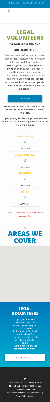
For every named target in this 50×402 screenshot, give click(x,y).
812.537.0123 (14, 3)
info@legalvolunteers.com (33, 3)
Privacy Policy (21, 396)
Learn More (25, 98)
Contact (31, 396)
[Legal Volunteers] (25, 15)
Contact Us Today (25, 357)
